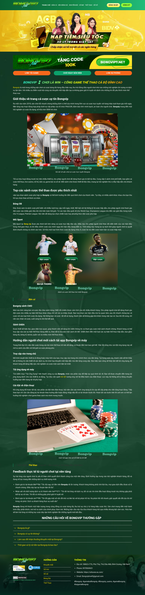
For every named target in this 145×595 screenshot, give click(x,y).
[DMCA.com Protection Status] (20, 577)
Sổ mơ (81, 5)
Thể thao (88, 5)
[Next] (139, 31)
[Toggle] (15, 528)
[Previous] (6, 31)
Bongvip (16, 87)
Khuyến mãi (73, 5)
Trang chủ (46, 5)
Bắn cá (54, 5)
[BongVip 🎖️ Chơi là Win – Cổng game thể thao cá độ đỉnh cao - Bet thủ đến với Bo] (26, 5)
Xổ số (95, 5)
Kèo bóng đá (63, 5)
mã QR (63, 377)
